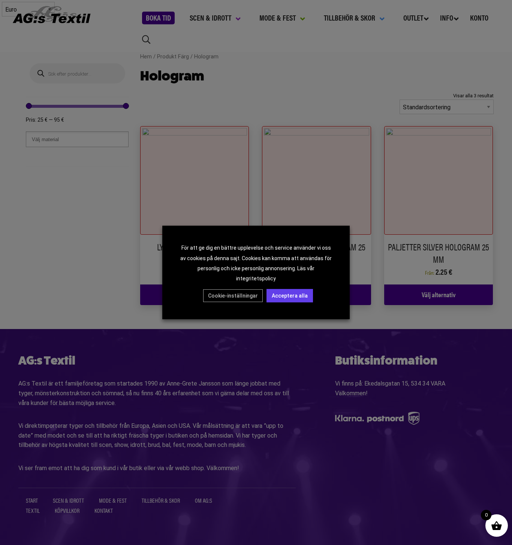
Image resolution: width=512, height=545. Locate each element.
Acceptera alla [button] (290, 296)
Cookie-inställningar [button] (233, 296)
